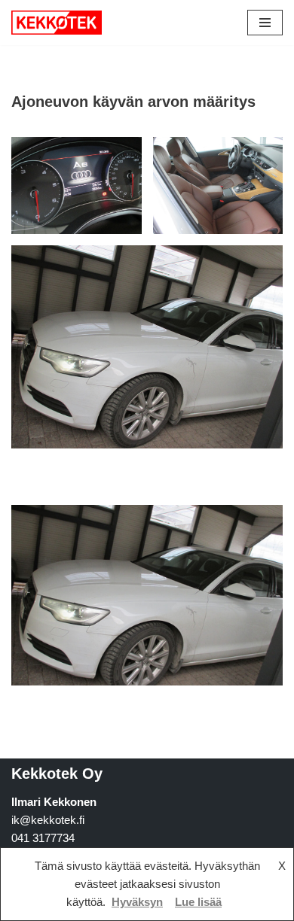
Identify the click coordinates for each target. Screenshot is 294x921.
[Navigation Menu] (265, 22)
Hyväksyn (137, 901)
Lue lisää (198, 901)
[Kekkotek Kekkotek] (56, 23)
